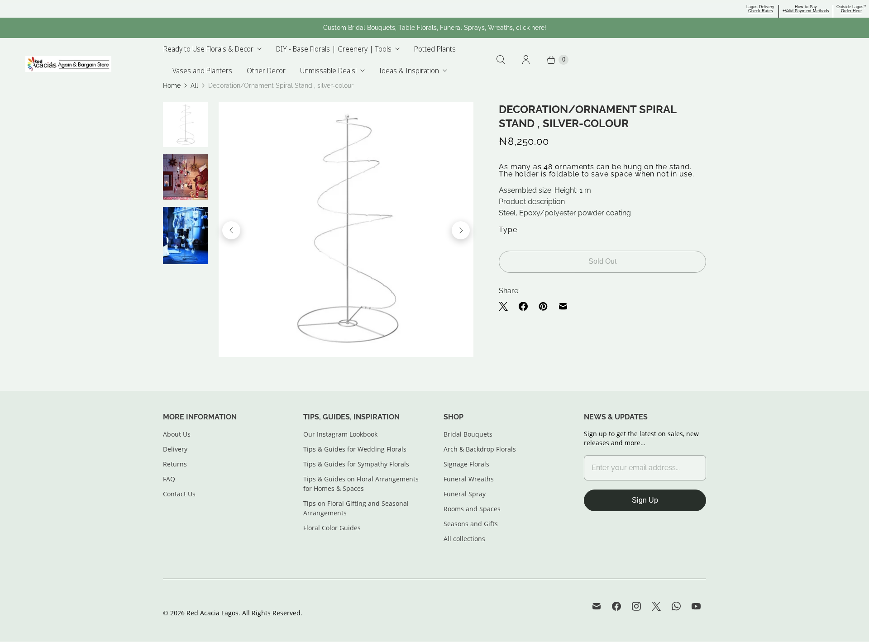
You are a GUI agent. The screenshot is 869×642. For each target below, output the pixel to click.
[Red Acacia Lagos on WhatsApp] (676, 606)
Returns (175, 464)
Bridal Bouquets (468, 434)
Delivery (175, 449)
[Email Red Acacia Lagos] (596, 606)
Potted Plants (435, 49)
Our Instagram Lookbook (340, 434)
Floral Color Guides (332, 527)
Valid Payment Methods (807, 11)
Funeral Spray (465, 494)
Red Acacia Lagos (212, 613)
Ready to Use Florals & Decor (208, 49)
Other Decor (266, 71)
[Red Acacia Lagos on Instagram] (636, 606)
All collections (464, 538)
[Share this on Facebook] (523, 306)
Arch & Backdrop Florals (480, 449)
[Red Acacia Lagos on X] (656, 606)
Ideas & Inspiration (409, 71)
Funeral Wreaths (469, 479)
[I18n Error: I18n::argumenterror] (185, 124)
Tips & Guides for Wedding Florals (354, 449)
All (194, 85)
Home (172, 85)
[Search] (500, 60)
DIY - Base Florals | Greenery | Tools (334, 49)
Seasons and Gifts (471, 523)
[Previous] (231, 230)
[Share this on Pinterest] (543, 306)
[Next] (461, 230)
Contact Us (179, 494)
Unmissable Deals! (328, 71)
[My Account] (526, 60)
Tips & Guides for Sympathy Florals (356, 464)
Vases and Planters (202, 71)
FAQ (169, 479)
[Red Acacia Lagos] (68, 64)
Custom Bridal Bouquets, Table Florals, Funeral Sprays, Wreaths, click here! (434, 27)
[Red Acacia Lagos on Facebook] (616, 606)
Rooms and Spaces (472, 508)
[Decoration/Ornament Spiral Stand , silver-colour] (346, 229)
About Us (177, 434)
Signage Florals (466, 464)
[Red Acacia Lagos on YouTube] (696, 606)
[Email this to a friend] (563, 306)
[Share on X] (506, 306)
